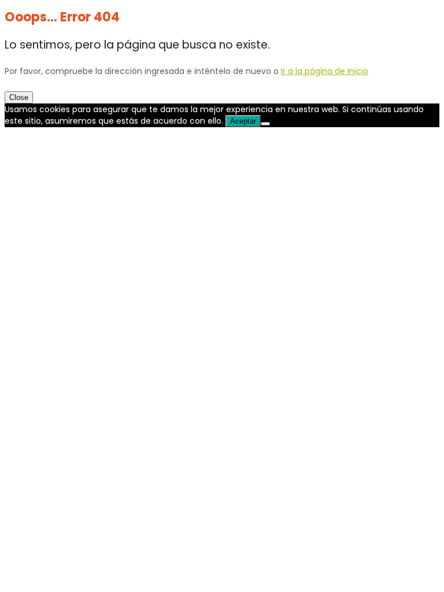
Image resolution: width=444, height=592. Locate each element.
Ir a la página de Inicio (324, 71)
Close (18, 97)
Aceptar (243, 121)
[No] (265, 123)
